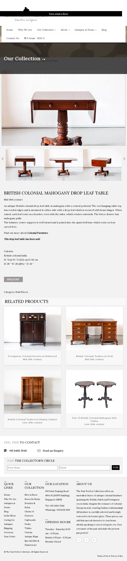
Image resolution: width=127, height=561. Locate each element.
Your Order (9, 536)
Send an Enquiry (52, 450)
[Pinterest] (94, 539)
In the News (10, 515)
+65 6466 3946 (17, 450)
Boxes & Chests (32, 499)
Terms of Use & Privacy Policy (110, 556)
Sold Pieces (22, 292)
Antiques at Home (85, 29)
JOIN (115, 467)
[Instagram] (87, 539)
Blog (104, 29)
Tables (28, 528)
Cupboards (30, 520)
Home (9, 29)
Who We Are (25, 29)
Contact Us (12, 38)
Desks (28, 524)
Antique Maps (31, 536)
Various (28, 532)
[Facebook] (79, 539)
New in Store (31, 494)
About (64, 29)
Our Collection (45, 29)
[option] (25, 165)
